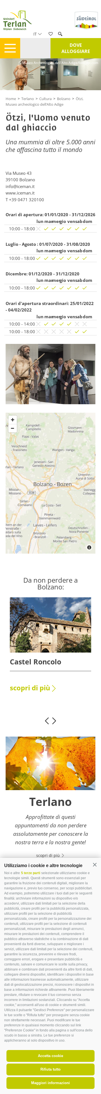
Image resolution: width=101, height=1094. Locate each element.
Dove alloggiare (75, 48)
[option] (50, 648)
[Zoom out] (12, 428)
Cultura (45, 98)
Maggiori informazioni (50, 1083)
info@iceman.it (20, 186)
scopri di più (30, 687)
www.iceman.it (20, 193)
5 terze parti (30, 873)
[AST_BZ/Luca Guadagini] (50, 374)
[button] (95, 865)
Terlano (27, 98)
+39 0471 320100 (26, 199)
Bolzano (63, 98)
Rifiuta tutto (50, 1069)
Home (11, 98)
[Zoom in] (12, 420)
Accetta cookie (50, 1056)
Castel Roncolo (35, 661)
